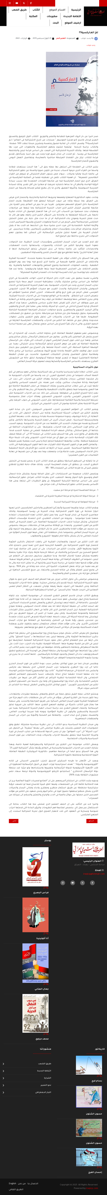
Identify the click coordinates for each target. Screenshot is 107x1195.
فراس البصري (41, 893)
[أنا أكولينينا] (35, 915)
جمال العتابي (42, 989)
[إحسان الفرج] (89, 1157)
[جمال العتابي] (35, 963)
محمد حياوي (42, 1039)
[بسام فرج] (89, 1065)
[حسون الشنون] (89, 1097)
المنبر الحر (61, 38)
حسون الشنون (94, 1114)
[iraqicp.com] (94, 12)
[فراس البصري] (35, 867)
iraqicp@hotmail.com (94, 874)
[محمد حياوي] (35, 1013)
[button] (55, 10)
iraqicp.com (92, 1188)
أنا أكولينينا (42, 938)
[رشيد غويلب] (96, 39)
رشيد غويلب (90, 45)
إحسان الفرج (95, 1172)
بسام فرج (97, 1081)
